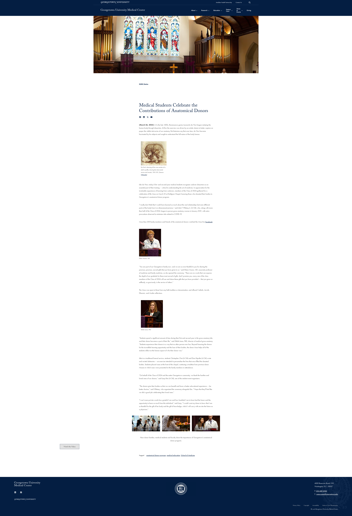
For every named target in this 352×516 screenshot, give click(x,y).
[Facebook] (140, 117)
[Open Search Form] (249, 2)
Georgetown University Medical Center (123, 10)
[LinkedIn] (144, 117)
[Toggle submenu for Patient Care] (232, 10)
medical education (173, 455)
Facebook (208, 222)
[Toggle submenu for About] (197, 10)
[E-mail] (151, 117)
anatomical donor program (156, 455)
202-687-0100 (321, 491)
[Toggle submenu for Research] (209, 10)
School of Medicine (188, 455)
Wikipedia (144, 175)
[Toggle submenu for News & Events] (242, 10)
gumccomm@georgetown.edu (327, 494)
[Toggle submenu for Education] (221, 10)
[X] (148, 117)
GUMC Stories (143, 84)
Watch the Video (70, 446)
